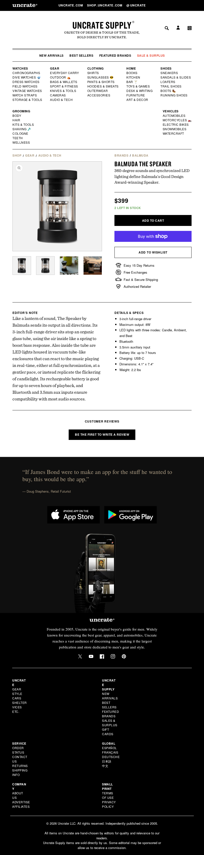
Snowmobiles (175, 129)
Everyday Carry (65, 73)
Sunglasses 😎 (100, 77)
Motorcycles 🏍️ (177, 120)
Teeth (17, 138)
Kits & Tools (23, 124)
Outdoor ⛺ (60, 77)
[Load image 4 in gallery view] (92, 265)
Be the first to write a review (102, 434)
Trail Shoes (171, 86)
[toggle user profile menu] (177, 5)
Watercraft (174, 133)
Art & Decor (137, 99)
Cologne (20, 133)
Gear (54, 68)
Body (16, 115)
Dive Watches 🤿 (26, 77)
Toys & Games (138, 86)
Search (165, 5)
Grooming (21, 111)
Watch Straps (25, 95)
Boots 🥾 (168, 90)
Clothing (95, 68)
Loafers (168, 82)
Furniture (135, 95)
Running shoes (174, 95)
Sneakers (169, 73)
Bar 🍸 (132, 82)
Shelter (19, 702)
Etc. (15, 711)
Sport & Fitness (64, 86)
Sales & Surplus (109, 722)
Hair (16, 120)
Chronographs (26, 73)
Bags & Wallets (64, 82)
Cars (16, 698)
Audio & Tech (61, 99)
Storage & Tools (27, 99)
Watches (20, 68)
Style (17, 693)
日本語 (106, 761)
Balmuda (140, 155)
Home (131, 68)
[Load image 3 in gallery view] (69, 265)
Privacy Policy (109, 804)
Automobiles (174, 115)
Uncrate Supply (102, 25)
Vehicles (171, 111)
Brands (121, 155)
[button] (190, 5)
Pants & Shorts (101, 82)
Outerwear (97, 90)
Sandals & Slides (176, 77)
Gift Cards (107, 731)
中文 (105, 766)
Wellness (21, 142)
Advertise (21, 802)
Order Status (18, 750)
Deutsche (111, 757)
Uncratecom (71, 5)
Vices (17, 707)
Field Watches (25, 86)
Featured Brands (115, 55)
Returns (20, 766)
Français (110, 752)
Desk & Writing (139, 90)
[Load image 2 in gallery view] (45, 265)
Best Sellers (81, 55)
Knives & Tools (63, 90)
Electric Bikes (176, 124)
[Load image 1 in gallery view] (21, 265)
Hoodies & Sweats (103, 86)
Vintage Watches (27, 90)
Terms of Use (108, 795)
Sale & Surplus (151, 55)
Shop (16, 155)
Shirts (93, 73)
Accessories (99, 95)
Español (109, 748)
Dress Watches (26, 82)
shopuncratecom (105, 5)
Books (132, 73)
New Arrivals (51, 55)
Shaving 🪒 (22, 129)
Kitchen (133, 77)
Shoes (166, 68)
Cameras (58, 95)
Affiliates (21, 806)
